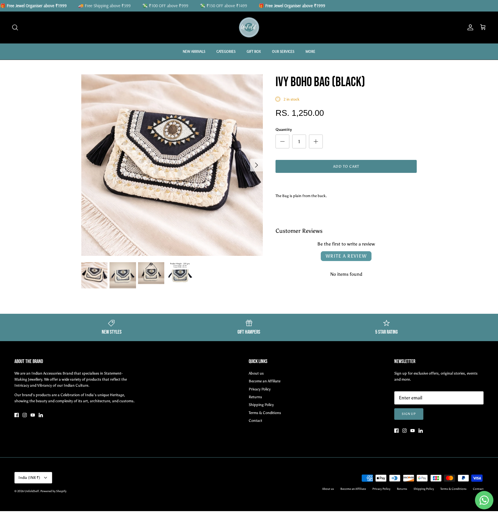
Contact (255, 420)
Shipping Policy (261, 404)
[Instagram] (24, 415)
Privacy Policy (260, 389)
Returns (255, 397)
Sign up (409, 414)
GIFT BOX (254, 51)
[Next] (256, 165)
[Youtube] (33, 415)
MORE (310, 51)
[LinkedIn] (41, 415)
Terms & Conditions (265, 413)
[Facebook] (16, 415)
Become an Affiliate (264, 381)
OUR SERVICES (283, 51)
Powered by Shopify (53, 491)
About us (256, 373)
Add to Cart (346, 166)
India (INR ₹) (29, 477)
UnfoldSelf (31, 491)
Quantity (284, 129)
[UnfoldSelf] (249, 27)
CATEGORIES (225, 51)
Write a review (346, 256)
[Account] (469, 27)
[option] (172, 165)
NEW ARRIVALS (194, 51)
